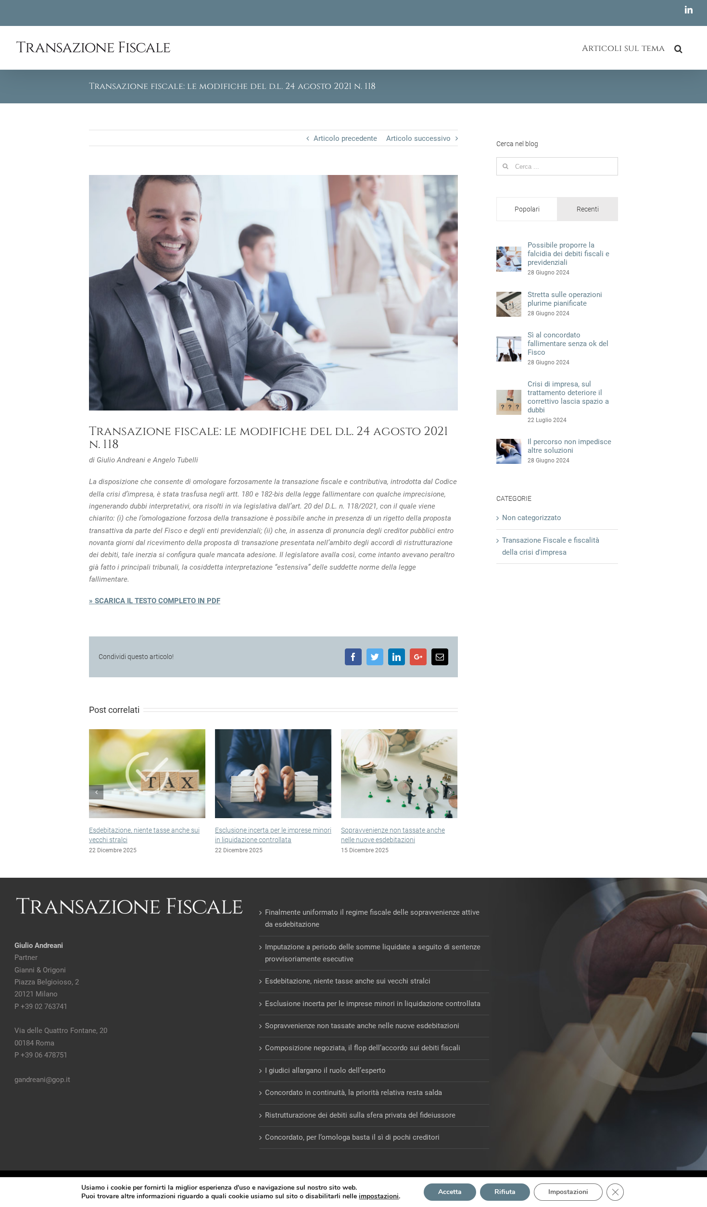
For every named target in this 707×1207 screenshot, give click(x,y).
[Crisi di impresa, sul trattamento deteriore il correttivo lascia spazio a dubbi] (508, 395)
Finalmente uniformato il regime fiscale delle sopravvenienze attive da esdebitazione (406, 839)
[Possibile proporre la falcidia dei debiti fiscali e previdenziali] (508, 252)
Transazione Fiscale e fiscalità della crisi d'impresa (550, 546)
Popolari (527, 209)
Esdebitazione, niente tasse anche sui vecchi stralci (347, 990)
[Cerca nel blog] (678, 47)
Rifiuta (505, 1191)
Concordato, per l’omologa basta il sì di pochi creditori (352, 1146)
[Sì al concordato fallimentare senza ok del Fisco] (508, 342)
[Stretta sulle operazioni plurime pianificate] (508, 297)
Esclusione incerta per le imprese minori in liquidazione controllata (372, 1012)
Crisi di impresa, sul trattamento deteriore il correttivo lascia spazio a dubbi (568, 397)
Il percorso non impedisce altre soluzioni (569, 446)
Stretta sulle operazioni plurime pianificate (565, 299)
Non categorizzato (531, 517)
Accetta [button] (450, 1191)
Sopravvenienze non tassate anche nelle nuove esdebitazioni (362, 1035)
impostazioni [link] (379, 1196)
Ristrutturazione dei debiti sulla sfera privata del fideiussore (360, 1124)
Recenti (588, 209)
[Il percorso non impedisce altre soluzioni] (508, 444)
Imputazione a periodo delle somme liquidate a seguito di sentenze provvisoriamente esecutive (372, 961)
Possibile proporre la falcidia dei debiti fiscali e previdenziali (568, 254)
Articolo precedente (345, 138)
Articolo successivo (418, 138)
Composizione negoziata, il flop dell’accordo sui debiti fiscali (362, 1057)
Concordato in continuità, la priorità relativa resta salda (353, 1101)
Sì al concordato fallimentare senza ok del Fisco (568, 344)
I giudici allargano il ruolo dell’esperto (325, 1079)
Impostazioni (568, 1191)
